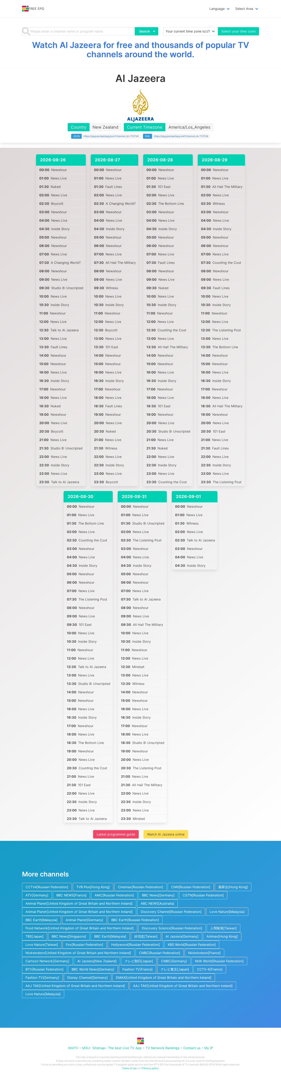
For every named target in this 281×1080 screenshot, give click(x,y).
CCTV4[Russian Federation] (47, 887)
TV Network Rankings (162, 1048)
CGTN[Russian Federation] (203, 895)
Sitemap (98, 1048)
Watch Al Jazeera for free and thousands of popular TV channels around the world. (140, 49)
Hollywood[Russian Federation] (135, 945)
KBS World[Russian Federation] (192, 945)
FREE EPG (36, 9)
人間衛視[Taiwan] (223, 928)
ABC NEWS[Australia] (157, 903)
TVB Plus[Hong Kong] (93, 887)
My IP (208, 1048)
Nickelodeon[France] (204, 953)
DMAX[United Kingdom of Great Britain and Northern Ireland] (163, 977)
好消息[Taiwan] (146, 936)
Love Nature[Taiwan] (42, 945)
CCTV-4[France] (210, 969)
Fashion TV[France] (137, 969)
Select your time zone (238, 31)
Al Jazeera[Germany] (182, 936)
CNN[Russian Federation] (190, 887)
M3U (85, 1048)
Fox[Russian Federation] (84, 945)
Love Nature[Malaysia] (227, 912)
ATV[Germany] (37, 895)
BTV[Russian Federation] (45, 969)
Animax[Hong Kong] (222, 936)
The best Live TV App (125, 1048)
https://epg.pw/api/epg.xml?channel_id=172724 (181, 136)
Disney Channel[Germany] (87, 977)
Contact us (191, 1048)
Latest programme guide (116, 834)
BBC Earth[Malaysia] (42, 920)
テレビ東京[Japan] (175, 969)
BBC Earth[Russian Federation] (135, 920)
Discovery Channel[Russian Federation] (171, 912)
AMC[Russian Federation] (114, 895)
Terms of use (129, 1068)
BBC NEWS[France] (71, 895)
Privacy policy (150, 1068)
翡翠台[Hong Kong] (233, 887)
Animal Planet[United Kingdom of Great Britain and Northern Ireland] (79, 903)
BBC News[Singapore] (69, 936)
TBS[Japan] (35, 936)
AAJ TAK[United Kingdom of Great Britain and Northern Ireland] (75, 986)
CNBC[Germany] (174, 961)
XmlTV (73, 1048)
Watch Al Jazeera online (166, 834)
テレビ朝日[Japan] (139, 961)
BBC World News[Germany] (93, 969)
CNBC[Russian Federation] (159, 953)
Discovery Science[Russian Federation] (172, 928)
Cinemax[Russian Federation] (140, 887)
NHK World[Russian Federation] (219, 961)
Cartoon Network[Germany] (47, 961)
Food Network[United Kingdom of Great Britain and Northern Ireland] (80, 928)
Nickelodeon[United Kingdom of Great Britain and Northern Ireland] (78, 953)
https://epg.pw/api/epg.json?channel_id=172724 (111, 136)
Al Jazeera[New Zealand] (97, 961)
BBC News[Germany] (158, 895)
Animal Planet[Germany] (84, 920)
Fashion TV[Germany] (42, 977)
